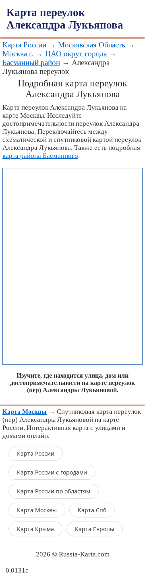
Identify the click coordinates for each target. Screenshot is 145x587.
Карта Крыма (35, 529)
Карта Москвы (37, 510)
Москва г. (17, 53)
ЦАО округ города (76, 53)
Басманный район (31, 62)
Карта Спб (92, 510)
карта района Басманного (40, 156)
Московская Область (91, 45)
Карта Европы (94, 529)
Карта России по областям (53, 491)
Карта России (24, 45)
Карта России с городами (52, 472)
